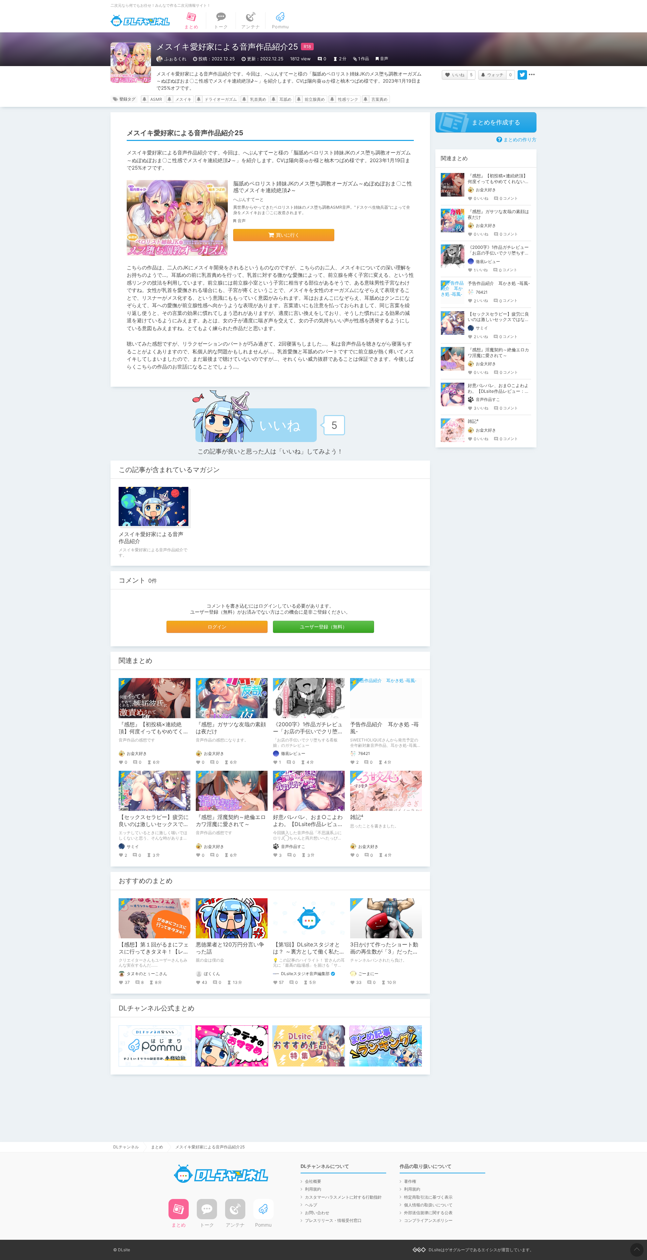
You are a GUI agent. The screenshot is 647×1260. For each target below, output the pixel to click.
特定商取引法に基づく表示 (428, 1197)
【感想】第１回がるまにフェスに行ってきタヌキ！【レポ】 (154, 951)
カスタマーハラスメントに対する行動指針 (343, 1197)
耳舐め (285, 99)
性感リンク (348, 99)
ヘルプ (311, 1204)
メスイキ (183, 99)
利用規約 (313, 1189)
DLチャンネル (140, 20)
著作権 (410, 1181)
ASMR (156, 99)
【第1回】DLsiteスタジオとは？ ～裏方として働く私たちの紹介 (309, 951)
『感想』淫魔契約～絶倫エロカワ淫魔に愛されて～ (231, 820)
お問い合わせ (317, 1212)
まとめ (157, 1146)
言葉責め (379, 99)
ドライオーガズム (221, 99)
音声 (384, 58)
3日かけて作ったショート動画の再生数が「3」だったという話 (384, 951)
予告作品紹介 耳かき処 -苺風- (499, 283)
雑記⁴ (356, 817)
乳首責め (258, 99)
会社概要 (313, 1181)
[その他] (531, 75)
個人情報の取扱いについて (428, 1204)
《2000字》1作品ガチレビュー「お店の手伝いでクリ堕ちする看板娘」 (308, 731)
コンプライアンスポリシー (428, 1220)
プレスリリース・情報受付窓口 (333, 1220)
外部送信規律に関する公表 (428, 1212)
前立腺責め (315, 99)
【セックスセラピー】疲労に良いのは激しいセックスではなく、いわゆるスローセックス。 (498, 319)
